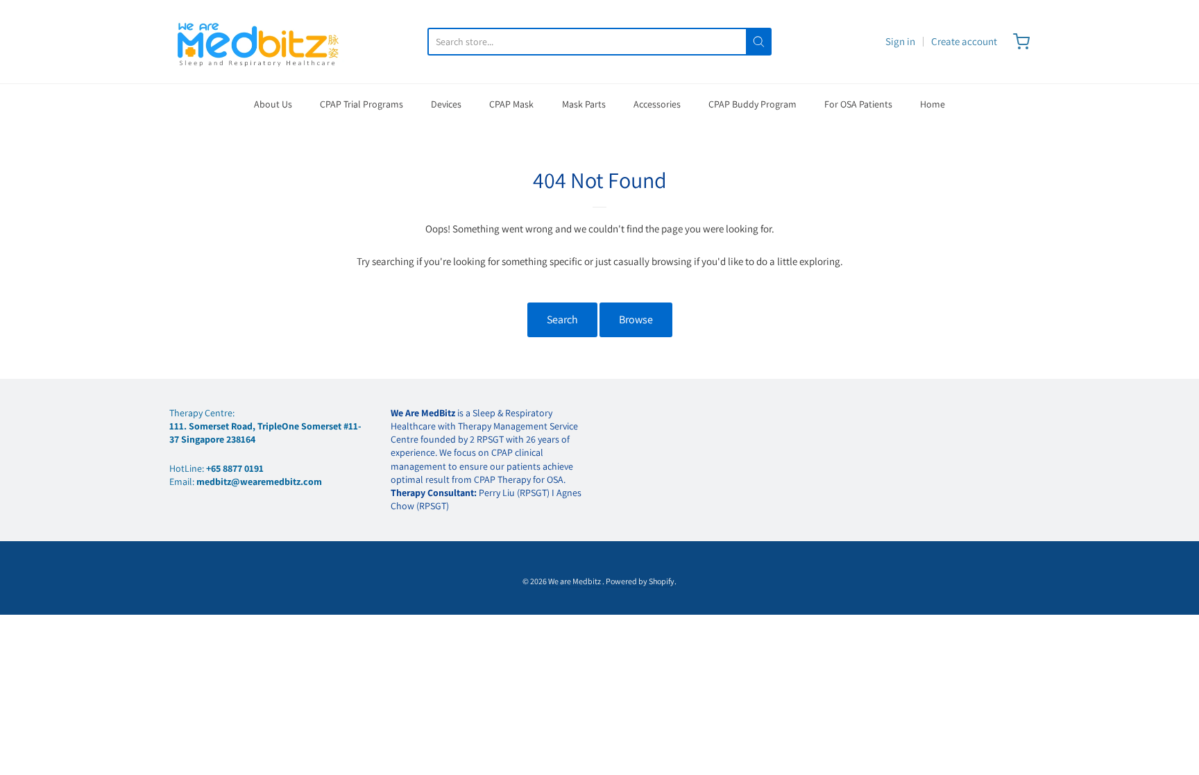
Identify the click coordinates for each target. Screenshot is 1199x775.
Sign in (900, 41)
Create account (964, 41)
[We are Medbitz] (259, 41)
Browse (636, 319)
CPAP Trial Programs (361, 104)
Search (562, 319)
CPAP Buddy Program (752, 104)
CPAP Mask (511, 104)
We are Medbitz (575, 581)
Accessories (657, 104)
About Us (273, 104)
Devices (446, 104)
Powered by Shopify (640, 581)
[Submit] (759, 42)
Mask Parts (584, 104)
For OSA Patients (858, 104)
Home (932, 104)
